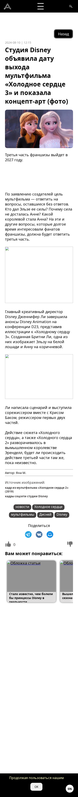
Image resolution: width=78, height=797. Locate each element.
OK (36, 787)
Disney (62, 514)
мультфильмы (22, 514)
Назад (63, 33)
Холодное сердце (48, 506)
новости (22, 506)
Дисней (45, 514)
